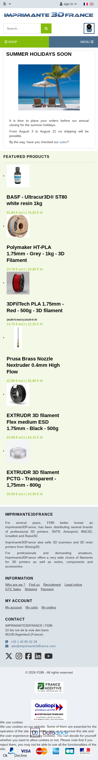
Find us (34, 584)
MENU (85, 42)
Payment (47, 589)
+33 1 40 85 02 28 (22, 641)
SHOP (12, 42)
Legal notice (73, 584)
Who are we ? (15, 584)
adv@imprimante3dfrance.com (32, 646)
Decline (20, 755)
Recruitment (52, 584)
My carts (32, 607)
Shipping (31, 589)
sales (63, 142)
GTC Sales (13, 589)
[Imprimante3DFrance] (49, 15)
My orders (48, 607)
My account (13, 607)
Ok (5, 755)
